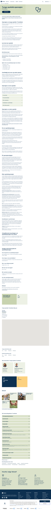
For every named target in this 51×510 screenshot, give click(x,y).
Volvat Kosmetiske (28, 497)
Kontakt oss (44, 492)
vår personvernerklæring (20, 505)
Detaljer (39, 508)
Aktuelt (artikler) (20, 497)
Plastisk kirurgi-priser (7, 457)
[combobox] (43, 1)
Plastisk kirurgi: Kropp (14, 434)
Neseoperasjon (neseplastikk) (12, 463)
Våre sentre (12, 1)
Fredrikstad (9, 350)
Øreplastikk (5, 424)
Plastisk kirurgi (2, 3)
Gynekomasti (5, 418)
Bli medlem (19, 495)
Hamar (3, 356)
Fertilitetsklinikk (28, 498)
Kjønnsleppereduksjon (22, 464)
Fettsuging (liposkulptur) (8, 416)
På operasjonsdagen (6, 97)
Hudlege (35, 496)
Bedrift (17, 1)
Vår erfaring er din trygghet (13, 393)
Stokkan (4, 312)
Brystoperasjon (15, 449)
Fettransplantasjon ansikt (8, 452)
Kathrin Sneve (5, 368)
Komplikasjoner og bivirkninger (7, 102)
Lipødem (18, 463)
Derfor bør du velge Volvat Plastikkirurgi (5, 402)
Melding (4, 317)
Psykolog (35, 497)
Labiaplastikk (5, 455)
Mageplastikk (6, 427)
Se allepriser (19, 297)
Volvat (19, 492)
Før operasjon (5, 95)
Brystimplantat (7, 441)
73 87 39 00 (13, 36)
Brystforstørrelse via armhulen (6, 464)
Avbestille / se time (20, 496)
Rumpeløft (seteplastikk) (24, 463)
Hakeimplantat (4, 463)
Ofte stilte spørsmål (6, 105)
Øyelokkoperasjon (7, 438)
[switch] (21, 508)
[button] (25, 332)
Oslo (2, 350)
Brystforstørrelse (15, 445)
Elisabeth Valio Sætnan (19, 368)
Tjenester (8, 1)
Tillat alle (45, 501)
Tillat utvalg (44, 503)
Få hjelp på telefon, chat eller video (29, 393)
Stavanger (14, 350)
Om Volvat (21, 1)
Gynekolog (35, 495)
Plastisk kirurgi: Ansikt (13, 431)
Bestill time (36, 492)
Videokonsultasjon (44, 495)
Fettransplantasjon (15, 464)
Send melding (44, 497)
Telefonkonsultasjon (45, 496)
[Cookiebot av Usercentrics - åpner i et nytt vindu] (5, 508)
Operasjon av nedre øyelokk (7, 60)
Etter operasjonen (5, 100)
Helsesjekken (28, 495)
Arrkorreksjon (5, 421)
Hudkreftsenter (28, 496)
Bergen (6, 350)
